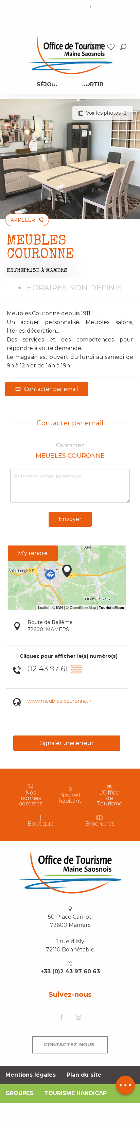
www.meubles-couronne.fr (59, 701)
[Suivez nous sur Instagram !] (78, 1017)
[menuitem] (70, 55)
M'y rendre (33, 553)
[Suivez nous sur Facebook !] (61, 1017)
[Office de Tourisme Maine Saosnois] (70, 871)
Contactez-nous (69, 1044)
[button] (123, 47)
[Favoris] (111, 47)
